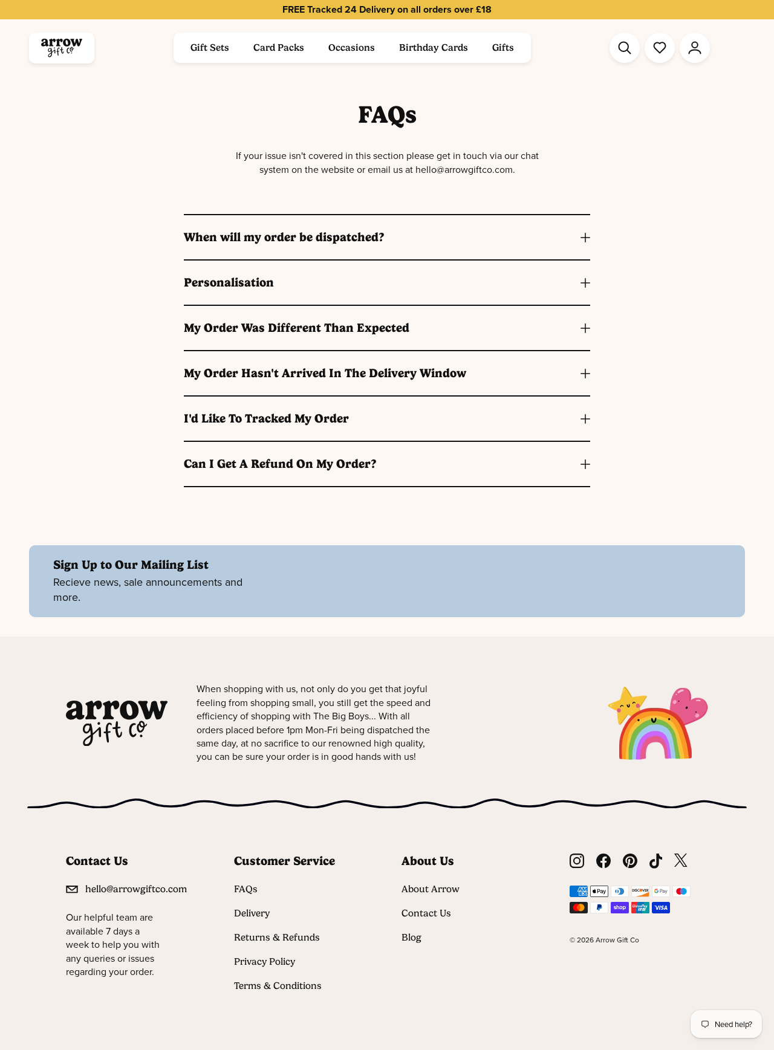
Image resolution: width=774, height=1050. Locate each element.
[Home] (61, 48)
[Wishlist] (660, 48)
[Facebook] (603, 861)
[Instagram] (577, 861)
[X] (681, 861)
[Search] (625, 48)
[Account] (695, 48)
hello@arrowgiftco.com (136, 889)
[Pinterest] (630, 861)
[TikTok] (656, 861)
